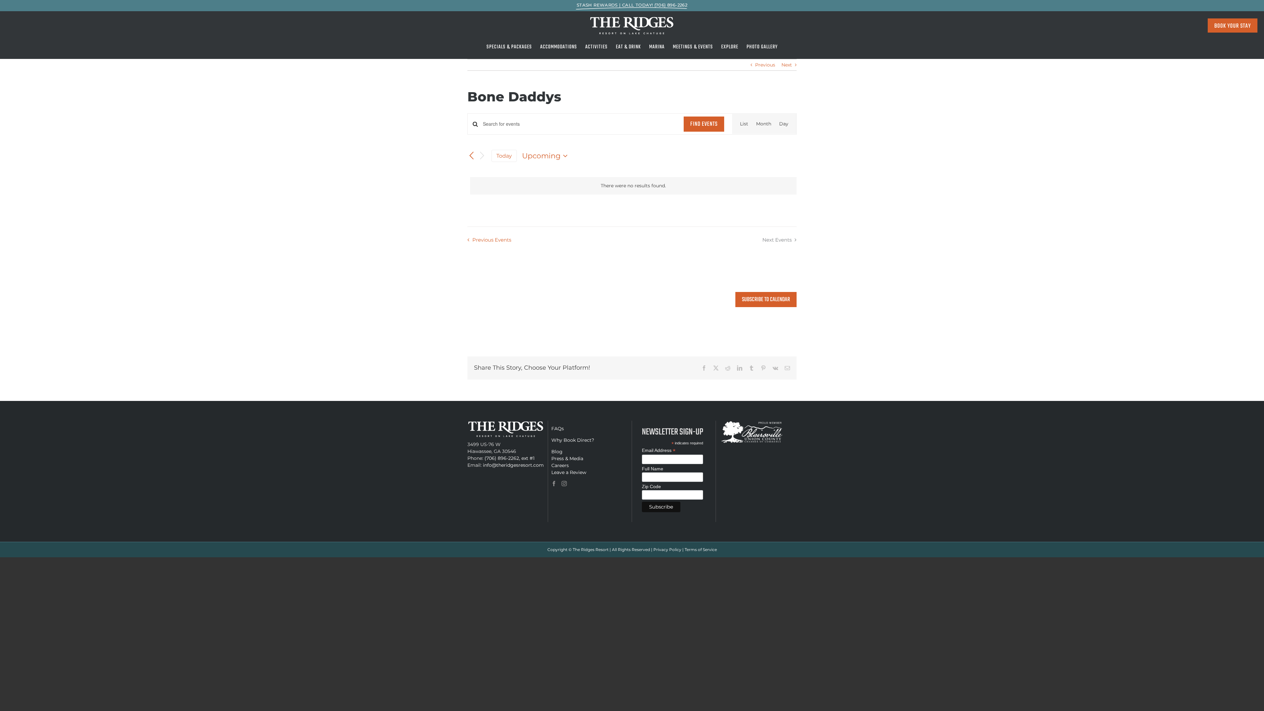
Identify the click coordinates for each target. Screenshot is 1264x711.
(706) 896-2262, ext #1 (510, 458)
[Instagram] (564, 483)
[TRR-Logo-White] (632, 18)
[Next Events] (482, 155)
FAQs (557, 429)
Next (786, 65)
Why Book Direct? (572, 440)
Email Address (658, 450)
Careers (560, 465)
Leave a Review (568, 472)
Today (504, 156)
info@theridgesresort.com (513, 465)
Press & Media (567, 458)
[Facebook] (554, 483)
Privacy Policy (667, 549)
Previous (765, 65)
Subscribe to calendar (766, 300)
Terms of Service (701, 549)
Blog (557, 452)
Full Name (652, 468)
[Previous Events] (471, 156)
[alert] (633, 186)
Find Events (704, 124)
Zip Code (651, 486)
